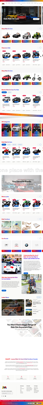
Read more (4, 313)
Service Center (36, 387)
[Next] (38, 22)
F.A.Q (20, 389)
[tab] (4, 92)
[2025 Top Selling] (29, 312)
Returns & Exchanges (29, 389)
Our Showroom (22, 388)
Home (21, 387)
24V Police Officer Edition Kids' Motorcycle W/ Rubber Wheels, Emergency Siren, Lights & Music (16, 157)
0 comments (35, 300)
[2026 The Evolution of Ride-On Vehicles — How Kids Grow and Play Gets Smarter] (29, 303)
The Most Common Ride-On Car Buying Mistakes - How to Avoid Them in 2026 (10, 310)
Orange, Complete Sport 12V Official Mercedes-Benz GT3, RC (16, 59)
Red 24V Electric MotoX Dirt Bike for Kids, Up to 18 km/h (36, 208)
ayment (35, 378)
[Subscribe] (11, 393)
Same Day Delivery (36, 391)
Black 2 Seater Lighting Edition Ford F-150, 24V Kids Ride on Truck (26, 60)
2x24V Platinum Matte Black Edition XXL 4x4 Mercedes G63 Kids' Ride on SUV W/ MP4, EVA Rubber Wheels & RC (36, 105)
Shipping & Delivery (36, 390)
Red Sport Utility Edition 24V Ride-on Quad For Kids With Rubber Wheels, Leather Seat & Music (6, 157)
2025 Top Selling (35, 311)
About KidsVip (36, 392)
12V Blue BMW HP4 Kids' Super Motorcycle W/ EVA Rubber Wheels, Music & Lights (36, 60)
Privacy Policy (28, 390)
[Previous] (4, 22)
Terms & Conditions (29, 387)
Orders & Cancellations (29, 388)
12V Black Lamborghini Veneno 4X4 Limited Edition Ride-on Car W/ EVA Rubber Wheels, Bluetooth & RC (36, 157)
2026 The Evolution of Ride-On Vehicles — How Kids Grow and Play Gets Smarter (37, 303)
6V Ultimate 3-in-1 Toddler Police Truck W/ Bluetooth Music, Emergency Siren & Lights (26, 157)
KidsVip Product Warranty (36, 389)
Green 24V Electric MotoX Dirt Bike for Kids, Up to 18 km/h (26, 208)
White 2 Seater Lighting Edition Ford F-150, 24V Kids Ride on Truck (6, 60)
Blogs (21, 390)
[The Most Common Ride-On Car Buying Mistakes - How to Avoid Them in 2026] (13, 307)
